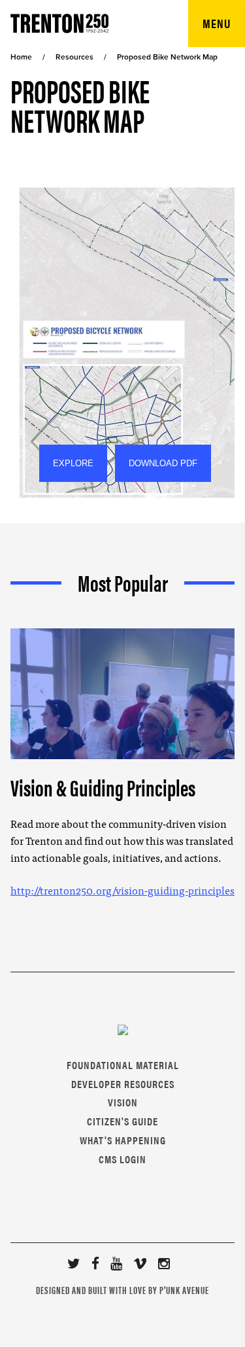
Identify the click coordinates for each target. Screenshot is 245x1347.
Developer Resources (122, 1083)
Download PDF (163, 463)
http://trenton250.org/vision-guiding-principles (122, 889)
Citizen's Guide (122, 1121)
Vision (123, 1102)
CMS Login (122, 1159)
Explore (73, 463)
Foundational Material (123, 1064)
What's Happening (123, 1140)
